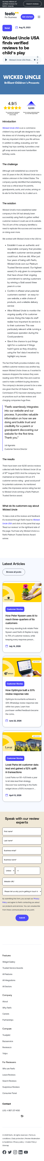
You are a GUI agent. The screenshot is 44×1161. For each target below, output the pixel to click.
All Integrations (8, 980)
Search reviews (32, 4)
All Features (7, 974)
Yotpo (5, 1053)
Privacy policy (18, 1142)
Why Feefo (6, 1008)
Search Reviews (9, 1081)
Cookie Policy (31, 1142)
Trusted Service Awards (12, 968)
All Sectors (7, 986)
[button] (6, 59)
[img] (35, 59)
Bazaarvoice (7, 1041)
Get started (27, 17)
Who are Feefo (8, 1068)
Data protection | (18, 1139)
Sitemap (5, 1145)
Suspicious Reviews (11, 1087)
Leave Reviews (8, 1075)
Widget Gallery (8, 962)
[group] (22, 60)
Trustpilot (6, 1035)
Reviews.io (6, 1047)
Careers (5, 1014)
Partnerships (7, 1020)
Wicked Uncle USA (10, 128)
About (5, 1001)
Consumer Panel (9, 1093)
